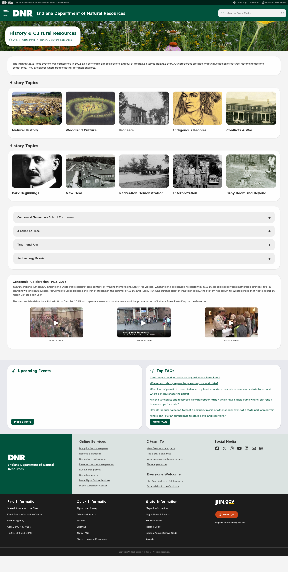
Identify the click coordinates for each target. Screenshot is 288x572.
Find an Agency (15, 520)
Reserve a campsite (90, 453)
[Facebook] (217, 448)
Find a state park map (159, 453)
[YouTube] (239, 448)
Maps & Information (157, 508)
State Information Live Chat (22, 508)
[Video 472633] (231, 322)
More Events (22, 421)
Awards (150, 539)
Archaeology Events (30, 258)
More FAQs (160, 421)
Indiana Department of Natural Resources (80, 13)
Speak (226, 514)
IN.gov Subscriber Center (93, 485)
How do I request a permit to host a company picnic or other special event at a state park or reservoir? (212, 410)
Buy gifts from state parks (93, 448)
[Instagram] (231, 448)
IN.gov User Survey (87, 508)
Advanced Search (86, 514)
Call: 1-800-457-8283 (19, 526)
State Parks (28, 39)
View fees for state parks (161, 448)
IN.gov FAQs (83, 532)
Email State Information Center (24, 514)
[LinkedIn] (246, 448)
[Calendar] (261, 448)
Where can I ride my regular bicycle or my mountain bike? (184, 383)
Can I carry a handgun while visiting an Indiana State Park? (185, 377)
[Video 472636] (144, 322)
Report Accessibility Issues (230, 522)
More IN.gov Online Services (94, 480)
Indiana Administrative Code (161, 532)
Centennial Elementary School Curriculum (45, 217)
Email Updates (154, 520)
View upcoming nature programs (165, 458)
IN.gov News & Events (158, 514)
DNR (15, 39)
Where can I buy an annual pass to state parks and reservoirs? (188, 416)
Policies (81, 520)
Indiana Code (153, 526)
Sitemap (81, 526)
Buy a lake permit (89, 474)
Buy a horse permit (90, 469)
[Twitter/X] (224, 448)
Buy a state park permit (92, 458)
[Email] (253, 448)
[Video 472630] (56, 322)
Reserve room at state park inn (96, 464)
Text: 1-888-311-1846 (19, 532)
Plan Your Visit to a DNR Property (165, 480)
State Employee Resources (92, 539)
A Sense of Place (28, 231)
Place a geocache (157, 464)
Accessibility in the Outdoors (163, 486)
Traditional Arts (27, 244)
